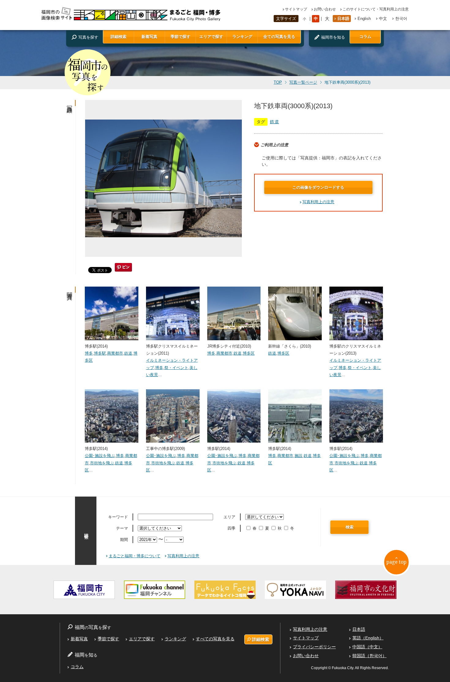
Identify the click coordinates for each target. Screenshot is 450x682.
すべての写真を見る (215, 638)
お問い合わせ (325, 9)
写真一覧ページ (303, 82)
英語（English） (368, 637)
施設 (298, 455)
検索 (350, 527)
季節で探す (180, 36)
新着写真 (149, 36)
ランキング (242, 36)
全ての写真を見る (279, 36)
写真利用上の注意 (318, 202)
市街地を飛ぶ (102, 463)
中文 (383, 18)
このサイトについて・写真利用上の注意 (376, 9)
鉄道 (274, 121)
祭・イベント (176, 367)
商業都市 (115, 353)
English (364, 18)
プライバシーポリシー (314, 646)
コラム (365, 36)
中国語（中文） (367, 646)
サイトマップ (296, 9)
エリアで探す (211, 36)
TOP (278, 82)
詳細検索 (118, 36)
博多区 (249, 353)
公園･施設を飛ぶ (100, 455)
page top (396, 561)
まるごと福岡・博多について (134, 556)
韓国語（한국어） (369, 655)
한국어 (401, 18)
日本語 (343, 18)
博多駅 (100, 353)
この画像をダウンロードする (318, 187)
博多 (89, 353)
